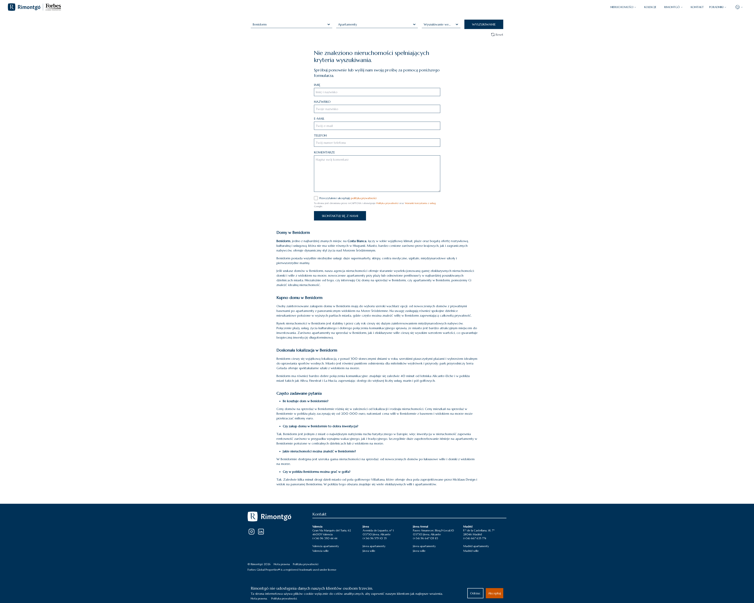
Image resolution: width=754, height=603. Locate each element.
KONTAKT (697, 7)
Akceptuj (494, 593)
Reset (499, 34)
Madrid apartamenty (476, 546)
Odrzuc (475, 593)
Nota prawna (282, 564)
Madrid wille (471, 551)
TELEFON (320, 135)
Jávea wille (369, 551)
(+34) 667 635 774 (474, 538)
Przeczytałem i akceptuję (347, 198)
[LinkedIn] (261, 532)
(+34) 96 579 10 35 (375, 538)
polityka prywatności (363, 198)
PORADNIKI (716, 7)
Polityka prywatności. (284, 598)
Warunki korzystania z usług (420, 203)
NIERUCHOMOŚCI (621, 7)
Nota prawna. (259, 598)
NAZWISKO (322, 102)
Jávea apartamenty (374, 546)
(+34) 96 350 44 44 (324, 538)
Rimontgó (672, 7)
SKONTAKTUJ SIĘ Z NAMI (340, 216)
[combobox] (253, 24)
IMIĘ (317, 85)
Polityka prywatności (387, 203)
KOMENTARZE (324, 152)
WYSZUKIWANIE (484, 24)
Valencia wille (320, 551)
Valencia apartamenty (325, 546)
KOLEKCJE (650, 7)
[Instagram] (251, 532)
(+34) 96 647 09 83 (425, 538)
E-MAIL (319, 118)
